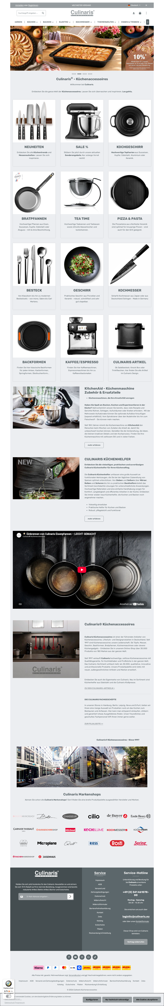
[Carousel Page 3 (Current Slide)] (85, 73)
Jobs (100, 917)
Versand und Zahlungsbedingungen (100, 890)
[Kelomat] (70, 830)
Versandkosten (75, 975)
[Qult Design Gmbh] (70, 843)
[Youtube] (75, 957)
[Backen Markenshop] (23, 816)
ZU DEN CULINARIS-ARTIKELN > (100, 688)
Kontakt (100, 912)
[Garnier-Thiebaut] (23, 830)
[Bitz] (47, 816)
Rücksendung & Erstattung (100, 933)
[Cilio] (94, 816)
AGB (100, 884)
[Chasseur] (70, 816)
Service (100, 873)
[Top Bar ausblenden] (146, 5)
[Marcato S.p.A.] (23, 843)
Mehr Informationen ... (13, 999)
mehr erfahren (94, 445)
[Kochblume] (94, 830)
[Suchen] (43, 13)
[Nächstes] (147, 22)
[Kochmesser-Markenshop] (117, 830)
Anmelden (19, 5)
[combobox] (28, 13)
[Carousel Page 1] (74, 73)
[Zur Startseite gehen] (82, 13)
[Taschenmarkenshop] (23, 856)
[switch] (8, 996)
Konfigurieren (92, 1000)
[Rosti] (117, 843)
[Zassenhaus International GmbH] (47, 856)
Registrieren (33, 5)
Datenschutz (100, 896)
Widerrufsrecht (100, 900)
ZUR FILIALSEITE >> (94, 724)
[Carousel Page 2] (79, 73)
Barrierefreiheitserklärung (99, 908)
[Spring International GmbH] (140, 843)
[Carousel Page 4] (90, 73)
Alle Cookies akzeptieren (147, 1000)
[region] (82, 51)
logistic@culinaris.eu (136, 916)
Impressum (100, 880)
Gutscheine (100, 925)
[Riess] (94, 843)
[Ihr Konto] (134, 13)
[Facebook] (68, 957)
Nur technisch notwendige (117, 1000)
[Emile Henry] (140, 816)
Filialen (100, 929)
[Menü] (12, 980)
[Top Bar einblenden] (146, 13)
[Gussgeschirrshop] (47, 830)
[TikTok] (95, 957)
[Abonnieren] (70, 896)
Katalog (100, 921)
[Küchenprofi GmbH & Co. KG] (140, 830)
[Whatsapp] (88, 957)
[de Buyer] (117, 816)
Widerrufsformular (100, 904)
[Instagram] (82, 957)
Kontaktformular (142, 921)
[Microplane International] (47, 843)
